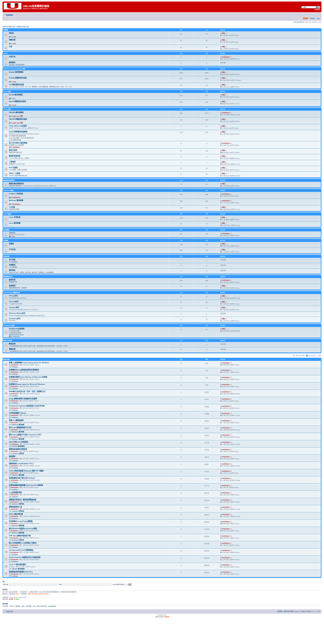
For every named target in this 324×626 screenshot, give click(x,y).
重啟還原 (12, 456)
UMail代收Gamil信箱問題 (18, 442)
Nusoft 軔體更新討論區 (17, 101)
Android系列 (13, 302)
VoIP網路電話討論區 (16, 85)
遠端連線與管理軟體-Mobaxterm (21, 572)
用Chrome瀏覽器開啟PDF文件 (20, 427)
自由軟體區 (6, 230)
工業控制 (12, 162)
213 (320, 355)
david (14, 81)
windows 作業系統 (16, 194)
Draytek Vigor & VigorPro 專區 (14, 69)
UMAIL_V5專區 (14, 173)
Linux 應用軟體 (14, 223)
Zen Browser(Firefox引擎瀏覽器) (21, 550)
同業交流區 (6, 256)
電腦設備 (12, 349)
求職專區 (12, 265)
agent (5, 53)
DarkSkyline (226, 57)
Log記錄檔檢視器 (15, 492)
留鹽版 (11, 244)
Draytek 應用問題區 (16, 72)
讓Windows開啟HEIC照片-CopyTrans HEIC (25, 435)
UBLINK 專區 (7, 109)
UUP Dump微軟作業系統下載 (20, 536)
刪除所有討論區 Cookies (291, 611)
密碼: (60, 584)
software (12, 233)
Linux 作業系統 (14, 217)
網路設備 (12, 344)
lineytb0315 (52, 606)
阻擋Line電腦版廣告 (16, 420)
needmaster (16, 336)
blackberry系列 (14, 319)
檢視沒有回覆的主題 (9, 26)
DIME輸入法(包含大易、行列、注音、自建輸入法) (27, 391)
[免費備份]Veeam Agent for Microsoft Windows (27, 384)
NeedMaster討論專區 (17, 329)
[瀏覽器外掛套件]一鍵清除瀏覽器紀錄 (22, 500)
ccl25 (14, 37)
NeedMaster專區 (9, 325)
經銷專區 (12, 62)
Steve (14, 98)
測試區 (11, 33)
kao (18, 116)
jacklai (12, 567)
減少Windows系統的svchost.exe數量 (23, 528)
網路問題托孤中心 (8, 276)
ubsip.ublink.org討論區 (18, 126)
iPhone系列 (13, 296)
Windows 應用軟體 (16, 200)
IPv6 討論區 (13, 168)
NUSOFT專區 (7, 91)
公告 (10, 46)
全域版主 (16, 599)
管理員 (11, 599)
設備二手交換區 (7, 340)
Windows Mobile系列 (17, 313)
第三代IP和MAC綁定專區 (18, 143)
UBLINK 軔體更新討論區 (18, 119)
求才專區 (12, 260)
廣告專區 (12, 270)
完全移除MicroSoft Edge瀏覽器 (21, 521)
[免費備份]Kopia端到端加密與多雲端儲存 (24, 370)
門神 (223, 33)
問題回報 (12, 40)
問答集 (312, 18)
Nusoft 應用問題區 (16, 95)
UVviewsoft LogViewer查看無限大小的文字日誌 (27, 406)
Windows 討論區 (8, 190)
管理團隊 (280, 611)
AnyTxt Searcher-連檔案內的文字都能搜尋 (24, 557)
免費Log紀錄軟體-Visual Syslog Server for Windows (29, 363)
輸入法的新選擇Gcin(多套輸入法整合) (23, 543)
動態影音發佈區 (14, 156)
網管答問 (12, 280)
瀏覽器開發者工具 (15, 507)
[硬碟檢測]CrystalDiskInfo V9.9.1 (21, 464)
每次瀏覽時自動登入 (119, 584)
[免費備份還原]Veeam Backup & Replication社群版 (28, 377)
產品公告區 (13, 150)
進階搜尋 (317, 9)
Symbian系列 (14, 307)
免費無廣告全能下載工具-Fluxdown (22, 478)
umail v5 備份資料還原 (17, 565)
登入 (318, 18)
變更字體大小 (318, 14)
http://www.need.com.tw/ (16, 334)
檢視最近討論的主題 (22, 26)
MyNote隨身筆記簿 (16, 514)
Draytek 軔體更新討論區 (18, 78)
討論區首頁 (9, 15)
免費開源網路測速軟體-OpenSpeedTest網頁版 (26, 485)
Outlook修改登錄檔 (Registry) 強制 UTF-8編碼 (26, 471)
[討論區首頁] (13, 6)
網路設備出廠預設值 (9, 180)
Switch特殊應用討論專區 (18, 132)
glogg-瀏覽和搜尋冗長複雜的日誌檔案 (23, 399)
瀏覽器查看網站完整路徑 (18, 449)
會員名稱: (5, 584)
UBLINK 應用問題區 (16, 112)
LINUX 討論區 (7, 214)
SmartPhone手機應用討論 (11, 292)
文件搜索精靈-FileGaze (17, 413)
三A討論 (12, 207)
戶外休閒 (12, 249)
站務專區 (5, 30)
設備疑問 (12, 286)
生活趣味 (5, 240)
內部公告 (12, 57)
